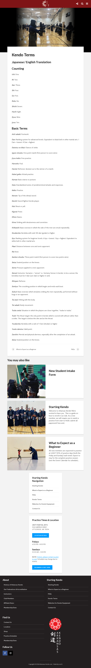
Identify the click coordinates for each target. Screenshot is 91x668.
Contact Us (36, 509)
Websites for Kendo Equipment (43, 504)
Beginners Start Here (42, 567)
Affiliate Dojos (9, 603)
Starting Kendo (59, 407)
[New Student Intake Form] (26, 381)
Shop (6, 631)
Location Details (40, 535)
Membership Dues (10, 608)
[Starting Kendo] (26, 417)
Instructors (8, 594)
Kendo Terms (37, 499)
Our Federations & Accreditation (15, 589)
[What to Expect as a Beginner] (26, 453)
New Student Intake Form (62, 372)
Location (7, 627)
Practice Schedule (10, 636)
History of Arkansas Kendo (13, 585)
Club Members (9, 598)
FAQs (34, 495)
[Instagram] (10, 653)
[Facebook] (5, 653)
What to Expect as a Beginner (62, 444)
